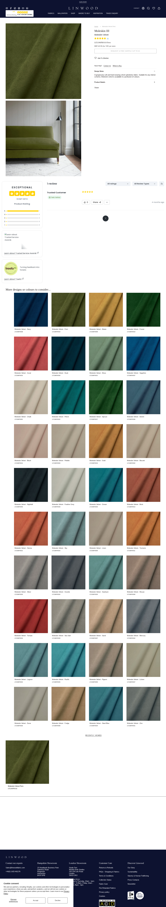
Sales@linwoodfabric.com (15, 868)
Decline (57, 900)
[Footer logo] (16, 857)
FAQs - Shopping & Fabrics (109, 872)
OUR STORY (83, 2)
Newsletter (132, 884)
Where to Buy (117, 66)
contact (136, 8)
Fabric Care (103, 884)
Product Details (99, 82)
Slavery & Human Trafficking (138, 876)
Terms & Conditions (106, 876)
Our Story (131, 868)
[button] (148, 8)
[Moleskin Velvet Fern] (27, 762)
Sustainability (132, 872)
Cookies (102, 896)
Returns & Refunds (106, 868)
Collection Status (105, 880)
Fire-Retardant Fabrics (107, 888)
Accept (35, 900)
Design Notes (99, 71)
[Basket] (159, 8)
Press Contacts (133, 880)
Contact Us (107, 66)
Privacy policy (104, 892)
